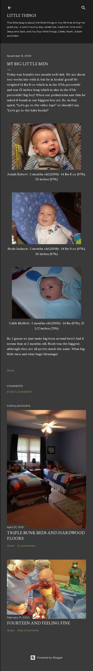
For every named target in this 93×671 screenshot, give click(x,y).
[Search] (83, 7)
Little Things (21, 15)
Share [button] (10, 370)
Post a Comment (19, 391)
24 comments (26, 545)
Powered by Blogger (50, 657)
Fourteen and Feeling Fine (38, 623)
